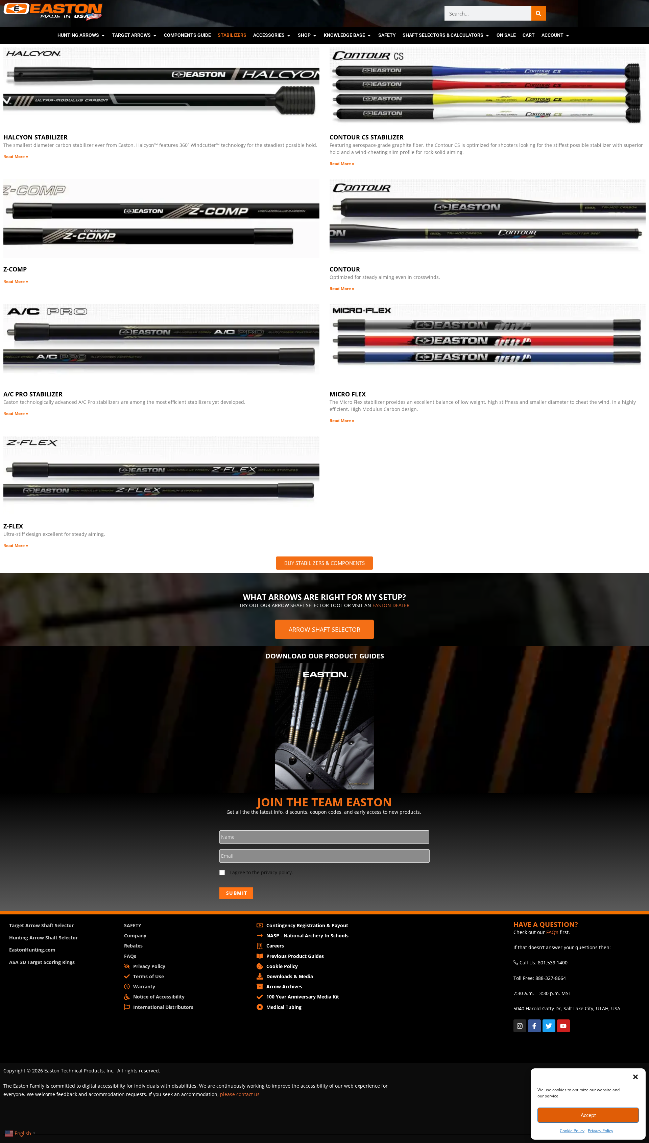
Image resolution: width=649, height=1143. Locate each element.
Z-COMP (15, 269)
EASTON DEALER (391, 605)
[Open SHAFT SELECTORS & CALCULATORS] (487, 35)
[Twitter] (549, 1025)
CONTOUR (345, 269)
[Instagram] (519, 1025)
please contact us (240, 1094)
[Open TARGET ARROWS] (154, 35)
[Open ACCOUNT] (567, 35)
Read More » (15, 156)
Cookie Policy (572, 1131)
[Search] (538, 13)
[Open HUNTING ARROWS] (103, 35)
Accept (588, 1115)
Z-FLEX (13, 526)
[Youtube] (563, 1025)
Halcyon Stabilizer (35, 137)
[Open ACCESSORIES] (288, 35)
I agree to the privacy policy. (261, 872)
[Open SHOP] (314, 35)
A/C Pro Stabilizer (33, 394)
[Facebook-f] (534, 1025)
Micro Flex (348, 394)
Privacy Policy (600, 1131)
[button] (635, 1076)
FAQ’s (552, 932)
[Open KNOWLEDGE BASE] (369, 35)
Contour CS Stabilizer (367, 137)
